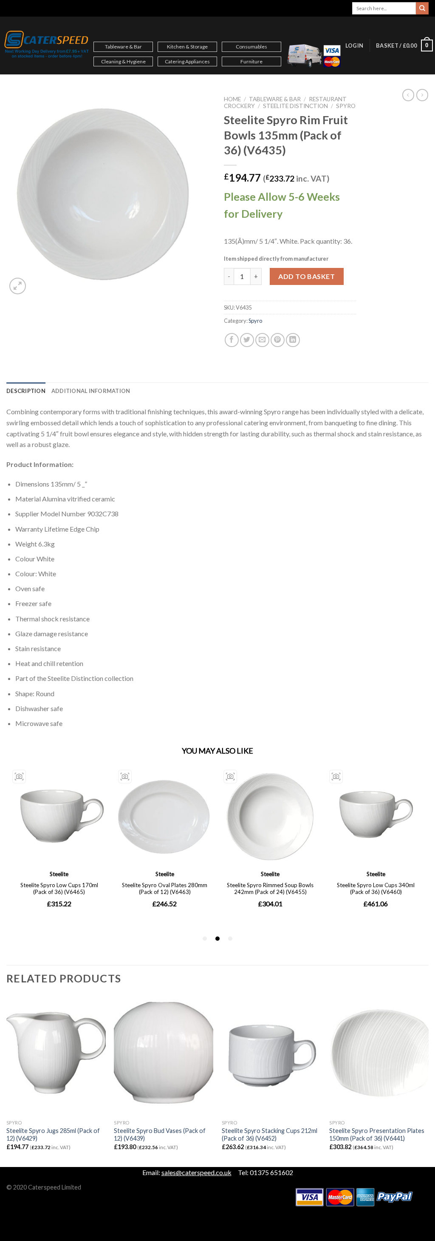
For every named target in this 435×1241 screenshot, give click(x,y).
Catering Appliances (187, 61)
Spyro (346, 105)
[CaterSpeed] (46, 45)
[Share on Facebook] (232, 340)
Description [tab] (25, 390)
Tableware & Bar (123, 46)
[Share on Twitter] (247, 340)
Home (232, 99)
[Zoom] (17, 286)
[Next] (428, 1080)
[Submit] (422, 8)
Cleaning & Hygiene (123, 61)
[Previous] (6, 1080)
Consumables (251, 46)
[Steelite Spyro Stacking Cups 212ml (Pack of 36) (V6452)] (271, 1055)
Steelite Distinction (295, 105)
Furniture (251, 61)
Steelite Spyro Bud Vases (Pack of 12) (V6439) (160, 1134)
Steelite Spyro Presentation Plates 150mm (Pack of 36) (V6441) (376, 1134)
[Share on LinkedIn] (293, 340)
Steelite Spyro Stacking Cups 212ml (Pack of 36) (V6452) (269, 1134)
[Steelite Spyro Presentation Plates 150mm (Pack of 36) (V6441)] (379, 1055)
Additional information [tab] (90, 390)
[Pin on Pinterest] (278, 340)
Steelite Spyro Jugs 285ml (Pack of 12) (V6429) (53, 1134)
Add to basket (306, 276)
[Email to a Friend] (262, 340)
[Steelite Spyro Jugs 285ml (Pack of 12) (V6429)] (56, 1055)
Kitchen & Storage (187, 46)
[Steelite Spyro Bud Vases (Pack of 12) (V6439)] (163, 1055)
